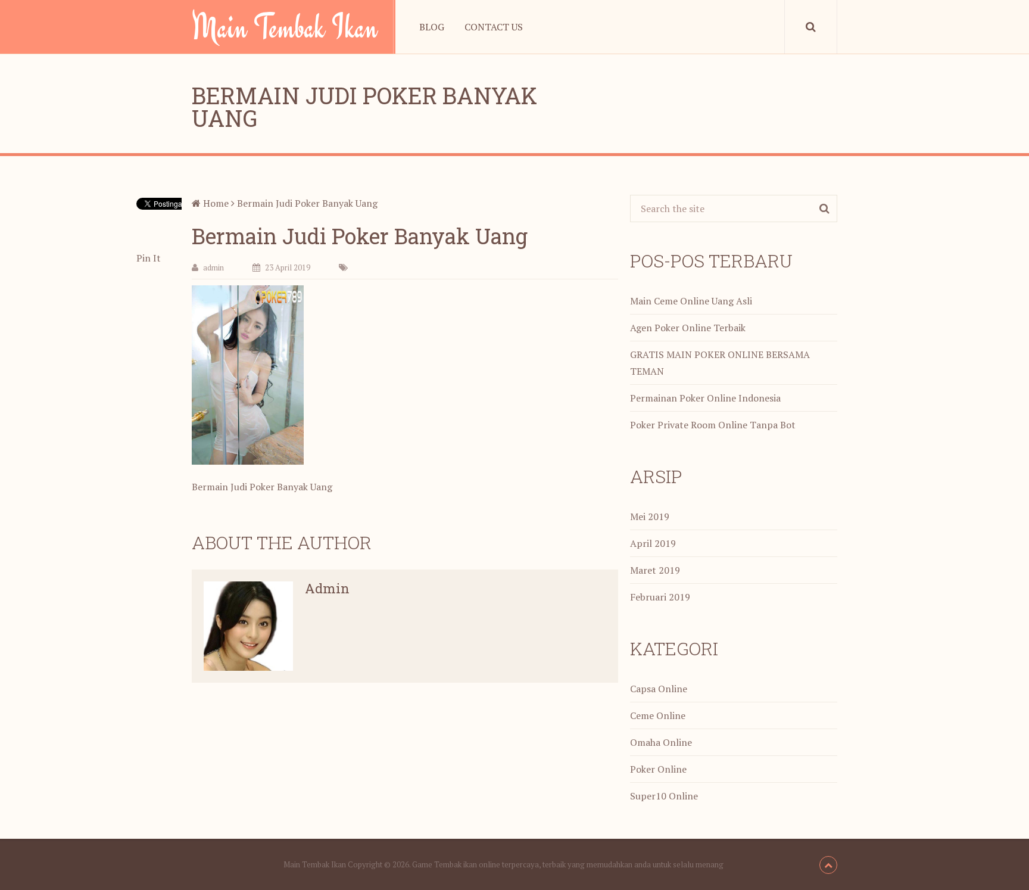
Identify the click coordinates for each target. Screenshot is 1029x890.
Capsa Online (658, 688)
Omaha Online (661, 742)
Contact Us (493, 26)
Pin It (148, 257)
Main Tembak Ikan (285, 27)
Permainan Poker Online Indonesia (705, 397)
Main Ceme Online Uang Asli (691, 300)
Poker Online (658, 769)
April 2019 (653, 543)
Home (215, 203)
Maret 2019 (655, 570)
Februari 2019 (660, 596)
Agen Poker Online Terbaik (688, 327)
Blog (431, 26)
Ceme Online (657, 715)
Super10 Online (664, 795)
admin (213, 267)
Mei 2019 (649, 516)
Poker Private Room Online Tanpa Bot (713, 424)
